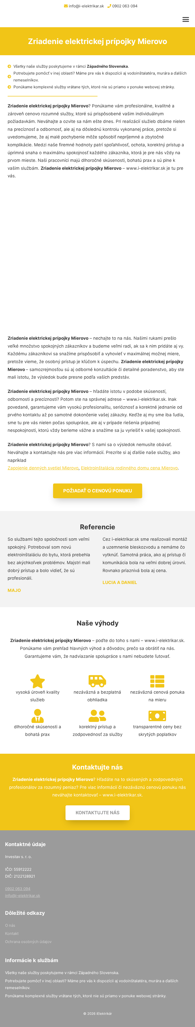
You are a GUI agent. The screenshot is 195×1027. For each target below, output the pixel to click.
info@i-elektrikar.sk (86, 6)
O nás (10, 925)
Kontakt (12, 933)
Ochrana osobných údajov (28, 941)
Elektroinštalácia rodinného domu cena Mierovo (129, 467)
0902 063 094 (124, 6)
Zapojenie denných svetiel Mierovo (43, 467)
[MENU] (187, 19)
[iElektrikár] (30, 19)
